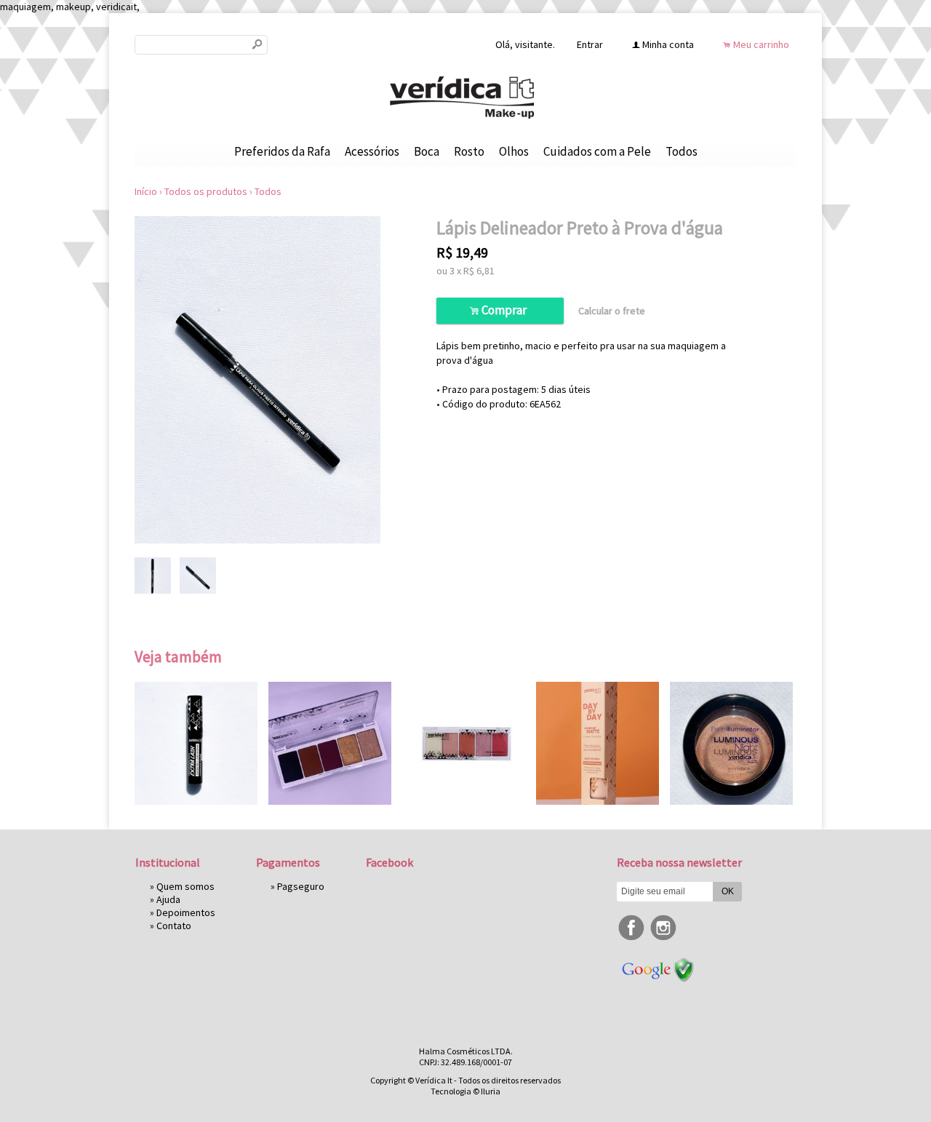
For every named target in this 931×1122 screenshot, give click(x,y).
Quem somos (185, 886)
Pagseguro (300, 886)
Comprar (500, 310)
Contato (173, 925)
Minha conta (668, 44)
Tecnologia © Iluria (465, 1091)
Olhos (514, 151)
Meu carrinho (761, 44)
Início (146, 191)
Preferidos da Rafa (282, 151)
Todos (682, 151)
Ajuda (168, 899)
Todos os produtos (205, 191)
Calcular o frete (611, 310)
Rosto (469, 151)
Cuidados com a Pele (597, 151)
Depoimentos (185, 912)
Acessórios (372, 151)
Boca (426, 151)
